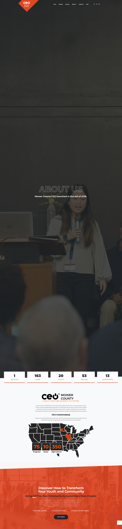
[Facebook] (94, 4)
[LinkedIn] (99, 4)
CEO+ (87, 4)
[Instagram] (97, 4)
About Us (74, 4)
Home (54, 4)
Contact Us (81, 4)
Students (61, 4)
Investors (67, 4)
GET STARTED (61, 517)
